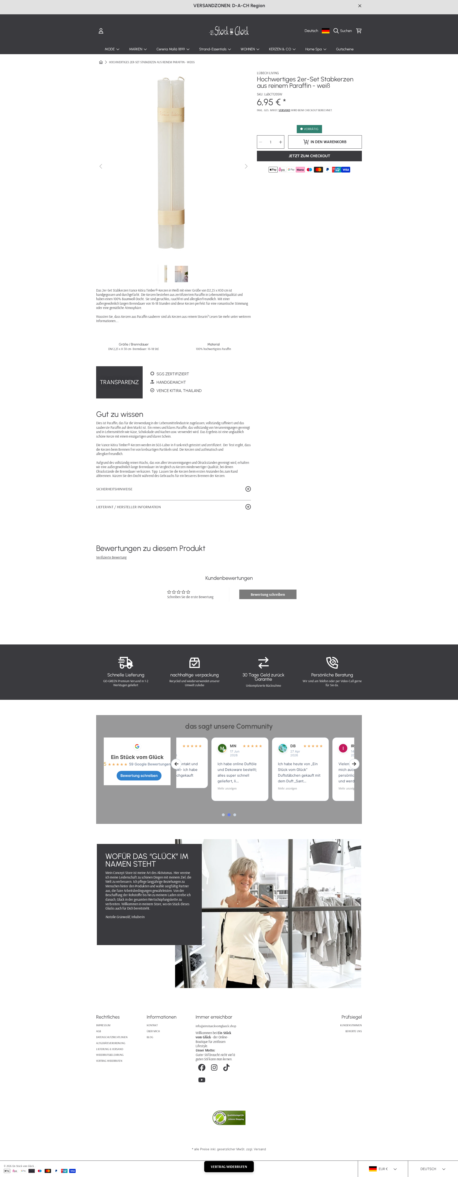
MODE (110, 49)
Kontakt (152, 1025)
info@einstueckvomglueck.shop (216, 1026)
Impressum (103, 1025)
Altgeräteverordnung (110, 1043)
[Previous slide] (176, 764)
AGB (98, 1031)
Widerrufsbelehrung (110, 1055)
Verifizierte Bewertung (111, 557)
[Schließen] (360, 5)
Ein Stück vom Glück (137, 757)
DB (258, 745)
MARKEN (136, 49)
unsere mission (130, 930)
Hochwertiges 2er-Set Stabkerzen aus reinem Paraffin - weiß (152, 62)
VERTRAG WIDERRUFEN (229, 1166)
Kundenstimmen (351, 1025)
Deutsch (311, 30)
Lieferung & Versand (109, 1049)
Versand (284, 110)
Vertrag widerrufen (109, 1060)
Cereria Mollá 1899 (171, 49)
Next (246, 167)
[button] (343, 31)
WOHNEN (248, 49)
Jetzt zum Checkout (309, 156)
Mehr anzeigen (191, 788)
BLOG (150, 1037)
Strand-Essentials (213, 49)
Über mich (153, 1031)
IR (317, 745)
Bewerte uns (353, 1031)
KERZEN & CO (280, 49)
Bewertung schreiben (268, 594)
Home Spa (314, 49)
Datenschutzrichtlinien (112, 1037)
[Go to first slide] (354, 764)
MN (198, 745)
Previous (101, 167)
